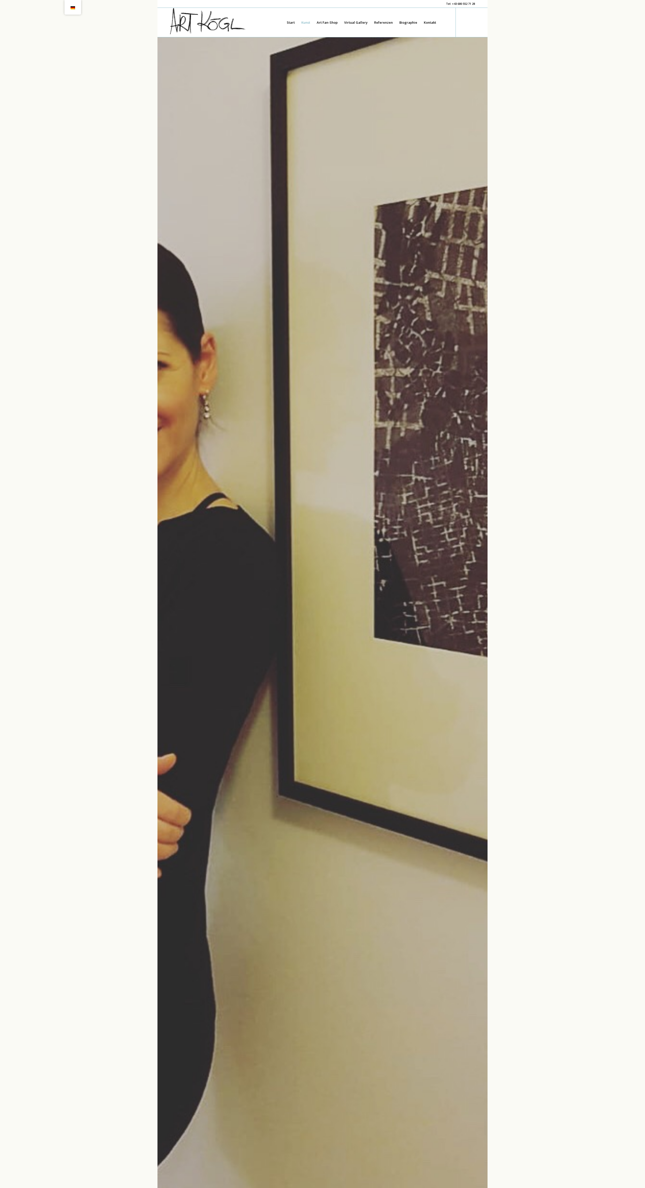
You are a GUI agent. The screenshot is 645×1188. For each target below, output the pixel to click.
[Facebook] (463, 22)
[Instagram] (471, 22)
